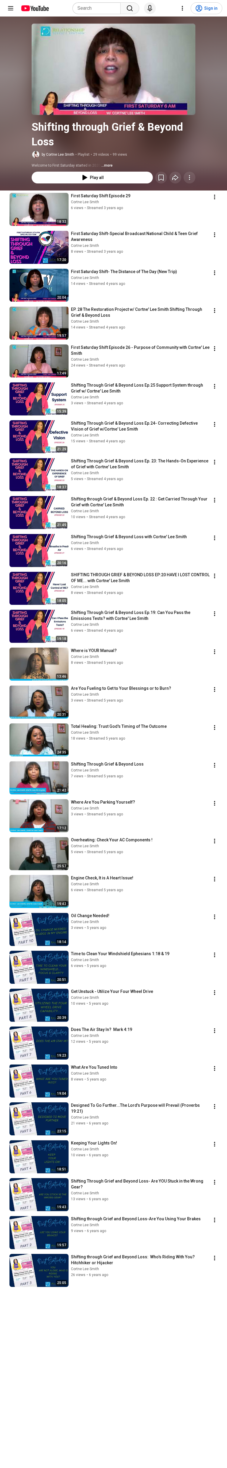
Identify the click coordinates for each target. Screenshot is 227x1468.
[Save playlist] (161, 177)
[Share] (175, 177)
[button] (113, 69)
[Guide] (10, 8)
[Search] (129, 8)
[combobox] (98, 8)
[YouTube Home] (35, 8)
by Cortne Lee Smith (58, 154)
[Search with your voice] (150, 8)
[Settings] (182, 8)
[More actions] (189, 177)
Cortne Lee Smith (85, 202)
